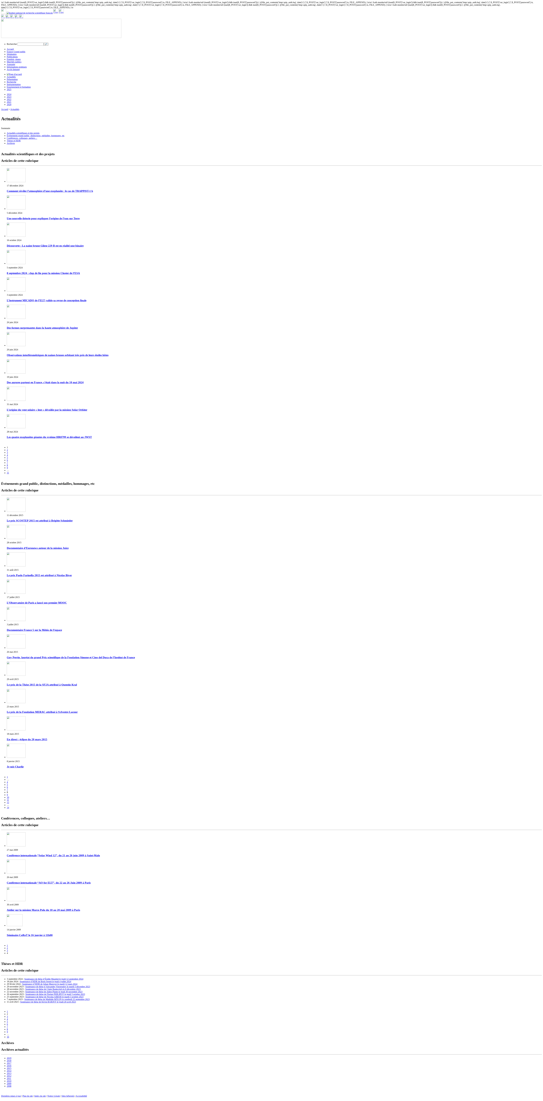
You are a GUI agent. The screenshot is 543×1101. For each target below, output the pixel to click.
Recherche (11, 82)
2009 (9, 1083)
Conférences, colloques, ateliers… (22, 138)
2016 (9, 1066)
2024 (9, 94)
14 (8, 807)
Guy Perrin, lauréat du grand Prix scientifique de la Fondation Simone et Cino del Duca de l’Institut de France (71, 657)
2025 (9, 89)
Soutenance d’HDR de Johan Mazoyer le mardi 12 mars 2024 (49, 984)
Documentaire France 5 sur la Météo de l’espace (34, 630)
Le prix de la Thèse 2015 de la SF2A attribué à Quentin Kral (42, 684)
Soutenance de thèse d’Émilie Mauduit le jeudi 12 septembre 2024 (53, 979)
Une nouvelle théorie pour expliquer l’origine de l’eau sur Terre (43, 218)
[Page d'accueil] (14, 74)
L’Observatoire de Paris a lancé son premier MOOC (37, 602)
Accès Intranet (13, 69)
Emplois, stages (14, 59)
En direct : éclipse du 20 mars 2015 (27, 739)
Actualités (11, 77)
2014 (9, 1071)
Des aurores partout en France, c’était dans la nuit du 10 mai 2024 (45, 382)
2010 (9, 1081)
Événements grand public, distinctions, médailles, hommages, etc (35, 135)
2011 (9, 1078)
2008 (9, 1086)
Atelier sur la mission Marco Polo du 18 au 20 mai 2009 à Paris (43, 910)
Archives (11, 143)
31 (8, 473)
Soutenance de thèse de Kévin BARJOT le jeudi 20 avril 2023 (48, 1002)
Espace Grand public (16, 51)
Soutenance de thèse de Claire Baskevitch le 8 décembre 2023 (53, 989)
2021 (9, 102)
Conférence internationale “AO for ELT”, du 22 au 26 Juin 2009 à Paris (49, 882)
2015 (9, 1068)
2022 (9, 99)
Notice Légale (53, 1096)
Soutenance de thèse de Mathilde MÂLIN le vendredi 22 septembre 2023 (57, 999)
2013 (9, 1073)
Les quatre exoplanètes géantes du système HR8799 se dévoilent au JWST (49, 437)
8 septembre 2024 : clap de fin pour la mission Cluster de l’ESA (43, 273)
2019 (9, 1058)
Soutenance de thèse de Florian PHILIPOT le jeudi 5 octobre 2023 (55, 994)
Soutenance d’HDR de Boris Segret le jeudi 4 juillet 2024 (45, 981)
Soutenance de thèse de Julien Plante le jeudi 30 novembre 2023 (53, 991)
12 (8, 802)
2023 (9, 97)
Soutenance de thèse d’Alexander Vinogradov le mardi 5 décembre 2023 (57, 986)
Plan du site (27, 1096)
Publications (12, 57)
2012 (9, 1076)
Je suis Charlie (15, 766)
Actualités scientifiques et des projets (23, 133)
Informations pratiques (17, 67)
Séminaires (12, 54)
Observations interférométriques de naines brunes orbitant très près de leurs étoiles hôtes (57, 355)
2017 (9, 1063)
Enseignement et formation (19, 87)
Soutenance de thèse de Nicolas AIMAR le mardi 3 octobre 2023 (54, 997)
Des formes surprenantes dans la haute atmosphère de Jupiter (42, 327)
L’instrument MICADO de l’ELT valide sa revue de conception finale (46, 300)
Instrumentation (14, 84)
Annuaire (11, 64)
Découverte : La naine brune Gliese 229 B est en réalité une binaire (45, 245)
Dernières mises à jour (11, 1096)
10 (8, 797)
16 (8, 1037)
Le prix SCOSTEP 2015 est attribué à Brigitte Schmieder (40, 520)
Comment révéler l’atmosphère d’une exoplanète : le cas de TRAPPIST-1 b (50, 191)
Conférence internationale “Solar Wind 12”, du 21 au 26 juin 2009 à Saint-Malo (53, 855)
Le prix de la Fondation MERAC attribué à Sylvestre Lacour (42, 711)
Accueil (10, 49)
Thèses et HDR (14, 140)
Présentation (12, 79)
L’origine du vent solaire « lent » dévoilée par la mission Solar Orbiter (47, 409)
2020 (9, 104)
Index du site (40, 1096)
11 (8, 800)
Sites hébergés (68, 1096)
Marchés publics (14, 62)
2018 (9, 1060)
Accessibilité (81, 1096)
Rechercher (12, 44)
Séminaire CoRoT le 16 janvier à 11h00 (30, 935)
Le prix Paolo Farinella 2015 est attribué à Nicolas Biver (39, 575)
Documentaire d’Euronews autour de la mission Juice (38, 548)
